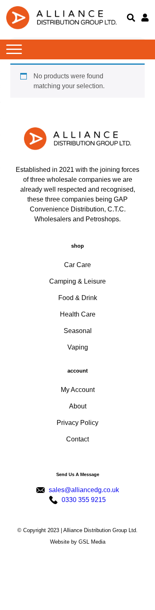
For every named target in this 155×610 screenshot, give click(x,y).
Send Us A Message (77, 474)
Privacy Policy (77, 422)
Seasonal (78, 330)
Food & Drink (77, 297)
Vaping (77, 347)
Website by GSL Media (77, 542)
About (77, 406)
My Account (78, 389)
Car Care (77, 264)
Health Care (77, 314)
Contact (77, 439)
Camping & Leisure (77, 281)
